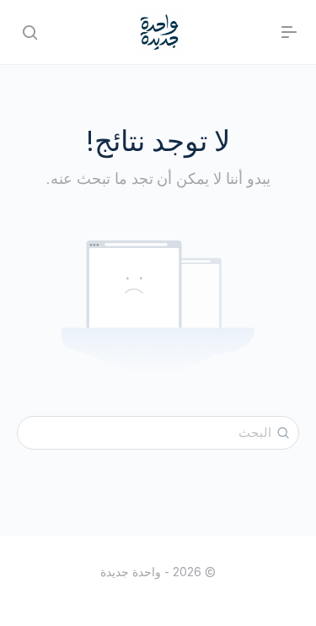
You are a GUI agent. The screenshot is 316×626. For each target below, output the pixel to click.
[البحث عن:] (158, 433)
